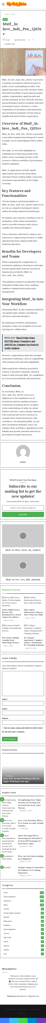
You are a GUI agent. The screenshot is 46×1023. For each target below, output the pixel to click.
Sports (6, 946)
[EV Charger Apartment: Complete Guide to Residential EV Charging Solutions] (34, 629)
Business (7, 901)
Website (5, 718)
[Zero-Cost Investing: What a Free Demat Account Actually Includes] (9, 826)
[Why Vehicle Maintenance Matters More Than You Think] (34, 601)
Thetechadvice (10, 897)
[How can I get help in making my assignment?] (9, 859)
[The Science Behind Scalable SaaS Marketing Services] (12, 629)
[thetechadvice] (16, 4)
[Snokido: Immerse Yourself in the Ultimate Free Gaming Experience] (9, 871)
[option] (23, 770)
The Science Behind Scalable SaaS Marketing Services (10, 640)
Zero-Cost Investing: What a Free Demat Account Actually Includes (31, 823)
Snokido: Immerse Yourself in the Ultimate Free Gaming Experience (31, 870)
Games (6, 950)
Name (5, 699)
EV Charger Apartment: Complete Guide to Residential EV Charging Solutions (34, 641)
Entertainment (10, 929)
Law (5, 954)
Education (8, 921)
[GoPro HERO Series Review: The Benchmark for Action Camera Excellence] (12, 601)
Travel (6, 933)
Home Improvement (12, 913)
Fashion (7, 925)
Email (5, 709)
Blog (6, 905)
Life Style (7, 937)
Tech (13, 14)
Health (6, 917)
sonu (8, 40)
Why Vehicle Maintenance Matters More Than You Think (33, 612)
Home (6, 14)
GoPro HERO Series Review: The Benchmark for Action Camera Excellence (11, 613)
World (6, 909)
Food (6, 942)
